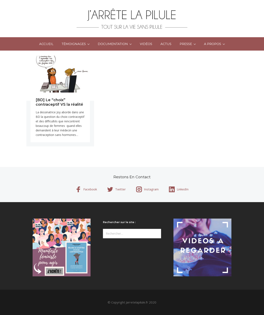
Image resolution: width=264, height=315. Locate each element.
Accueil (46, 44)
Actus (165, 44)
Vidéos (146, 44)
